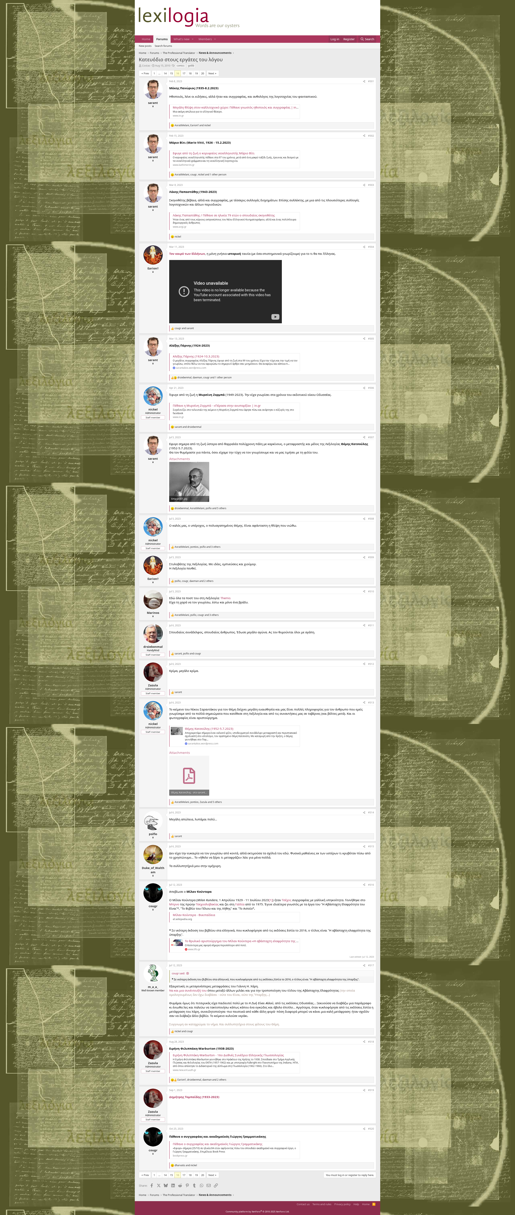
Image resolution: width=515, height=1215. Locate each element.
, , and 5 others (200, 508)
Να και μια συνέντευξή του (188, 990)
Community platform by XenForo (257, 1211)
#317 (371, 965)
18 (190, 73)
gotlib (191, 65)
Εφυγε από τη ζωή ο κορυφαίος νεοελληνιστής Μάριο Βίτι (213, 153)
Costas (146, 65)
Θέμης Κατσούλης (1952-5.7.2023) (209, 729)
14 (165, 73)
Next (211, 73)
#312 (371, 664)
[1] (271, 900)
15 (171, 73)
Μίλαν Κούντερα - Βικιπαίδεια (194, 915)
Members (205, 39)
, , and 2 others (194, 581)
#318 (371, 1041)
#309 (371, 557)
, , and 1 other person (200, 174)
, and (193, 125)
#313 (371, 702)
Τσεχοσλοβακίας (207, 904)
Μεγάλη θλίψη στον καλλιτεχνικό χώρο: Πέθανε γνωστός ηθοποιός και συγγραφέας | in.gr (236, 107)
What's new (182, 39)
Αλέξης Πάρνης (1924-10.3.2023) (196, 356)
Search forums (163, 46)
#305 (371, 338)
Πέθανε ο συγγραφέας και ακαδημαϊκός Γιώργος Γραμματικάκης (217, 1144)
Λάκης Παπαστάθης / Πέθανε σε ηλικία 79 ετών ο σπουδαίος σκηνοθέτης (224, 215)
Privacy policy (342, 1204)
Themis (225, 598)
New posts (145, 46)
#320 (371, 1128)
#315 (371, 846)
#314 (371, 812)
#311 (371, 625)
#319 (371, 1090)
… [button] (159, 73)
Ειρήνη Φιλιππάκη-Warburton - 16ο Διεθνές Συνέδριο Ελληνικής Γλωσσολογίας (228, 1055)
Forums (162, 39)
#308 (371, 518)
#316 (371, 884)
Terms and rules (321, 1204)
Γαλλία (239, 904)
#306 (371, 388)
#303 (371, 185)
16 (177, 73)
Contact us (303, 1204)
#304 (371, 247)
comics (180, 65)
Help (356, 1204)
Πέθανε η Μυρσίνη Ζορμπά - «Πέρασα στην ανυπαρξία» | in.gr (217, 405)
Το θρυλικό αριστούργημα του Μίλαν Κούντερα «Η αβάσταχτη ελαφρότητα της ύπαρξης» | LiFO (252, 941)
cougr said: (178, 973)
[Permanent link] (268, 1136)
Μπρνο (174, 904)
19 (196, 73)
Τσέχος (286, 900)
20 (202, 73)
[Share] (364, 81)
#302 (371, 135)
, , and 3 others (197, 547)
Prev (146, 73)
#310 (371, 591)
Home (146, 39)
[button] (193, 39)
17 (183, 73)
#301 (371, 81)
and (184, 328)
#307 (371, 437)
